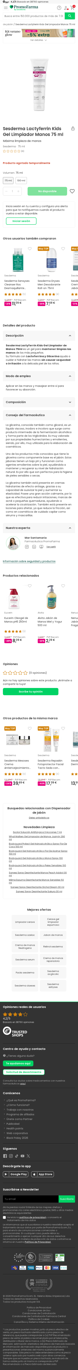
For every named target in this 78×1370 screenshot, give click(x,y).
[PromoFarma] (23, 8)
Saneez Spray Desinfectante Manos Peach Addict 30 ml (38, 874)
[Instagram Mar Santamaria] (27, 547)
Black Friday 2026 (17, 1138)
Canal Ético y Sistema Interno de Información (39, 1322)
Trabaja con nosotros (20, 1110)
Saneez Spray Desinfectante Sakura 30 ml (39, 891)
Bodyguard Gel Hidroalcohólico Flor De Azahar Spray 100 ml (38, 852)
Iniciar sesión (21, 221)
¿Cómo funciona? (18, 1105)
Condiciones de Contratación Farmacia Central (39, 1316)
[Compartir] (73, 128)
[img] (39, 152)
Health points (15, 1128)
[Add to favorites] (72, 191)
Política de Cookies (39, 1319)
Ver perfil (51, 546)
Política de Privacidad (38, 1241)
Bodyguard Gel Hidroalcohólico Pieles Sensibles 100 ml (37, 867)
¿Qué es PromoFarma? (21, 1100)
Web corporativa (17, 1133)
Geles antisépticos (39, 817)
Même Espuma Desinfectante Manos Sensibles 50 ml (36, 881)
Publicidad (13, 1124)
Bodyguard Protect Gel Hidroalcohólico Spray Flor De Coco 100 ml (38, 845)
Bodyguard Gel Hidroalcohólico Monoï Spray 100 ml (36, 860)
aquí (23, 1083)
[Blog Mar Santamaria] (41, 547)
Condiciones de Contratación (39, 1313)
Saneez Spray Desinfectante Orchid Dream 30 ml (37, 887)
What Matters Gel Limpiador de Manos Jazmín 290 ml (37, 838)
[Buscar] (70, 16)
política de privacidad (32, 1217)
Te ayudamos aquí (18, 1063)
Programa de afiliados (20, 1114)
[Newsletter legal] (5, 1219)
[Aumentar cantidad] (18, 191)
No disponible (47, 191)
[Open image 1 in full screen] (39, 83)
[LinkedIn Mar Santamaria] (34, 547)
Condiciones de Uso (39, 1310)
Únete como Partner (19, 1119)
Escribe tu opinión (31, 691)
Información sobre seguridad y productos (29, 561)
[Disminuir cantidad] (6, 191)
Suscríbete (67, 1199)
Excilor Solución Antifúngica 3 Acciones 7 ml (37, 832)
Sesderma (9, 146)
